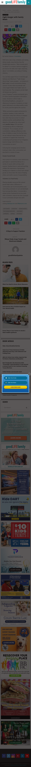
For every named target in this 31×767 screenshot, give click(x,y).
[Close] (29, 374)
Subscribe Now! (15, 387)
